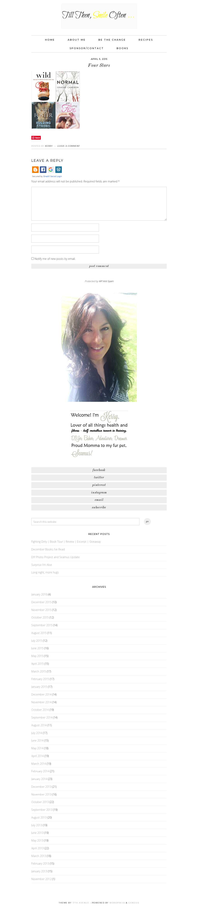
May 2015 (37, 656)
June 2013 (37, 833)
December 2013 (41, 787)
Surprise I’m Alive (41, 565)
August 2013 (39, 817)
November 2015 (41, 610)
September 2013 (41, 810)
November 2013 (41, 794)
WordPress (117, 902)
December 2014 (41, 694)
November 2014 (41, 702)
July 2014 (36, 733)
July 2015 (36, 640)
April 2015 (37, 663)
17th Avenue (81, 902)
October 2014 (40, 710)
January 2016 (39, 594)
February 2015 (40, 679)
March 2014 (38, 763)
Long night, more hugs (45, 572)
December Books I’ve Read (48, 549)
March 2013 (38, 856)
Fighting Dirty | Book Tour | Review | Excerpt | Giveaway (66, 541)
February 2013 (40, 863)
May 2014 (37, 748)
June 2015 (37, 648)
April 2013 (37, 848)
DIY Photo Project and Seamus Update (55, 557)
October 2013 (40, 802)
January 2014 (39, 779)
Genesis (133, 902)
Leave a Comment (68, 146)
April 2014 (37, 756)
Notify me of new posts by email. (55, 259)
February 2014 (40, 771)
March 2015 (38, 671)
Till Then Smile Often (99, 16)
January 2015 (39, 686)
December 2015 (41, 602)
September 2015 (41, 625)
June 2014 (37, 740)
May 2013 (37, 840)
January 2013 (39, 871)
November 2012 (41, 879)
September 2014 (41, 717)
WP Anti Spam (106, 281)
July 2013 (36, 825)
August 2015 (39, 633)
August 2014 (39, 725)
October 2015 (40, 617)
